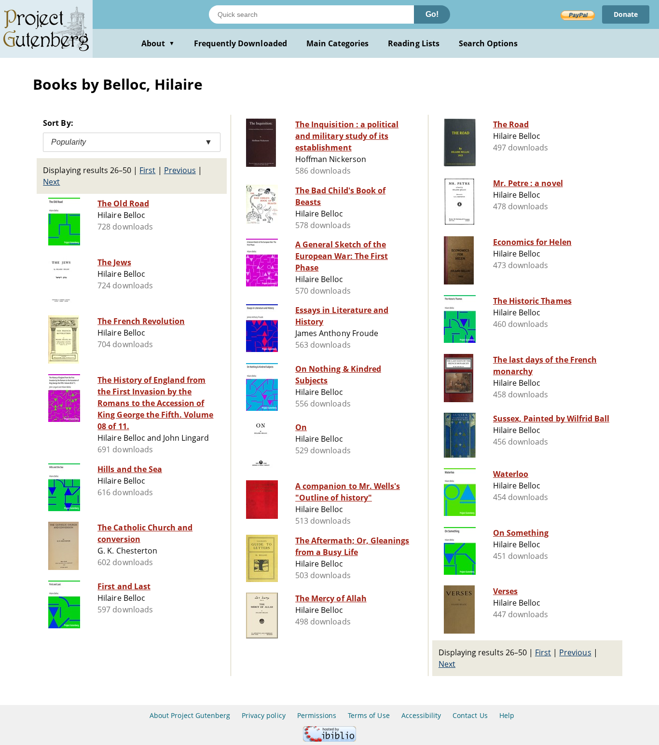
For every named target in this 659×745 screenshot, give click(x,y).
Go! (432, 14)
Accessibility (421, 715)
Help (506, 715)
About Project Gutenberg (190, 715)
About (158, 43)
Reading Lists (413, 43)
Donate (626, 14)
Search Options (488, 43)
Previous (180, 170)
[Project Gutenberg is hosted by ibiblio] (329, 739)
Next (51, 181)
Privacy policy (264, 715)
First (147, 170)
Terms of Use (368, 715)
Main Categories (337, 43)
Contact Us (470, 715)
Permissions (316, 715)
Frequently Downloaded (240, 43)
